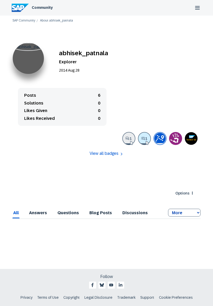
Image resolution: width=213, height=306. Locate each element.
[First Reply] (144, 138)
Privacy (26, 297)
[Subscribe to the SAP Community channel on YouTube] (111, 285)
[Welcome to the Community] (160, 138)
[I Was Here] (175, 138)
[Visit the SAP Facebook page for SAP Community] (92, 285)
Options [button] (182, 193)
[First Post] (128, 138)
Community (42, 7)
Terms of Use (48, 297)
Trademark (126, 297)
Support (147, 297)
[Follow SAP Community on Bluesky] (102, 285)
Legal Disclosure (98, 297)
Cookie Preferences (176, 297)
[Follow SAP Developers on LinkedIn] (120, 285)
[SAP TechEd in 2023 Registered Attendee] (191, 138)
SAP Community (23, 20)
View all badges (104, 153)
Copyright (71, 297)
